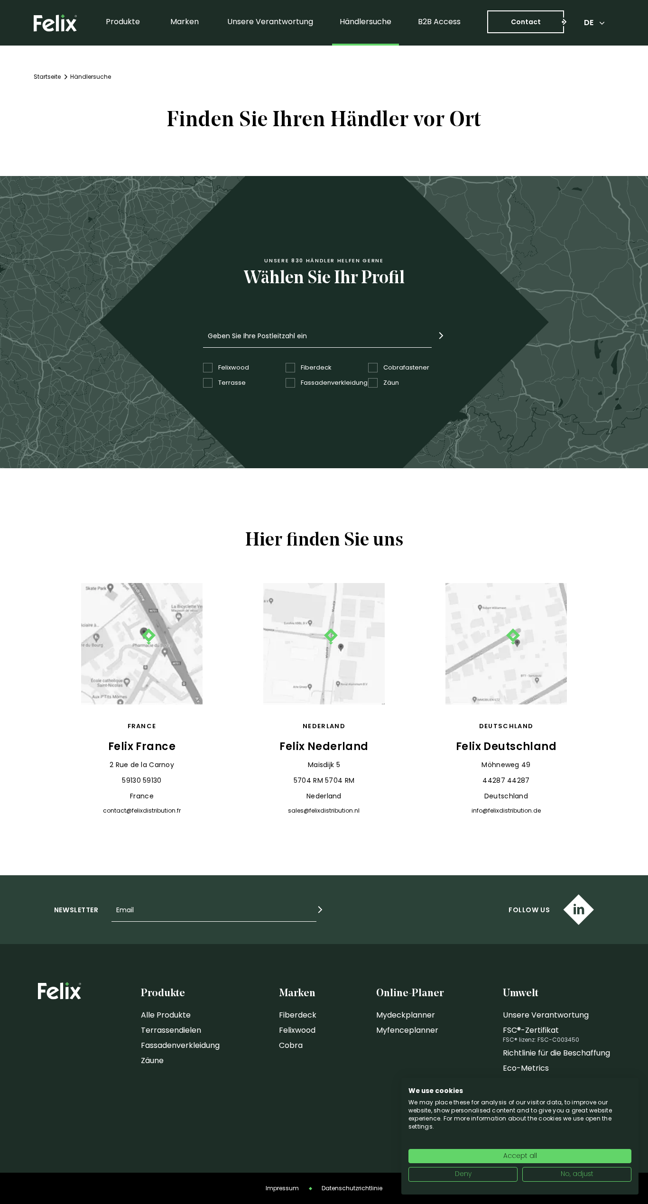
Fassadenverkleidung (180, 1045)
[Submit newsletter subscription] (320, 910)
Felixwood (297, 1030)
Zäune (152, 1060)
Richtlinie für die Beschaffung (556, 1052)
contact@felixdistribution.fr (142, 811)
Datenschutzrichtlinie (352, 1188)
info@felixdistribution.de (506, 811)
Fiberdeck (297, 1015)
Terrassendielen (171, 1030)
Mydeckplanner (405, 1015)
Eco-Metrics (526, 1068)
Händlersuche (365, 21)
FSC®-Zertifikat (531, 1030)
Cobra (291, 1045)
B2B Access (439, 21)
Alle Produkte (166, 1015)
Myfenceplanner (407, 1030)
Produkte (123, 21)
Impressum (282, 1188)
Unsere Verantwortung (270, 21)
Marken (184, 21)
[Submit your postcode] (441, 336)
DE (588, 22)
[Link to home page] (55, 23)
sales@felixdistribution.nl (324, 811)
